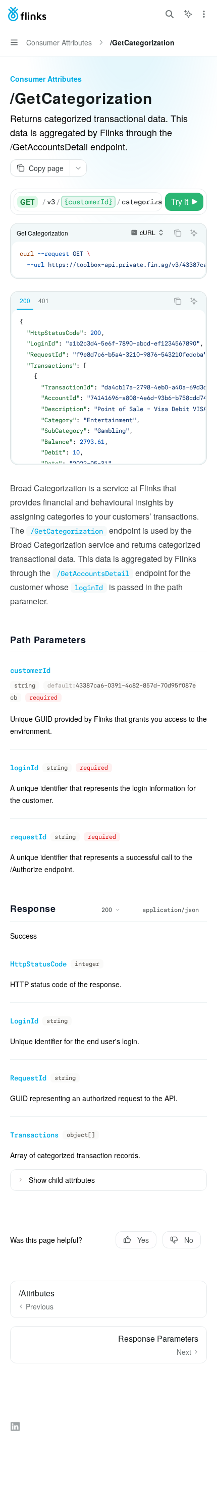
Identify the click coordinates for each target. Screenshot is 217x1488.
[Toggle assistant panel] (188, 14)
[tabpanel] (108, 387)
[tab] (25, 301)
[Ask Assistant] (193, 233)
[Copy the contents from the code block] (177, 233)
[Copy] (152, 201)
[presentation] (101, 202)
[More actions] (204, 14)
